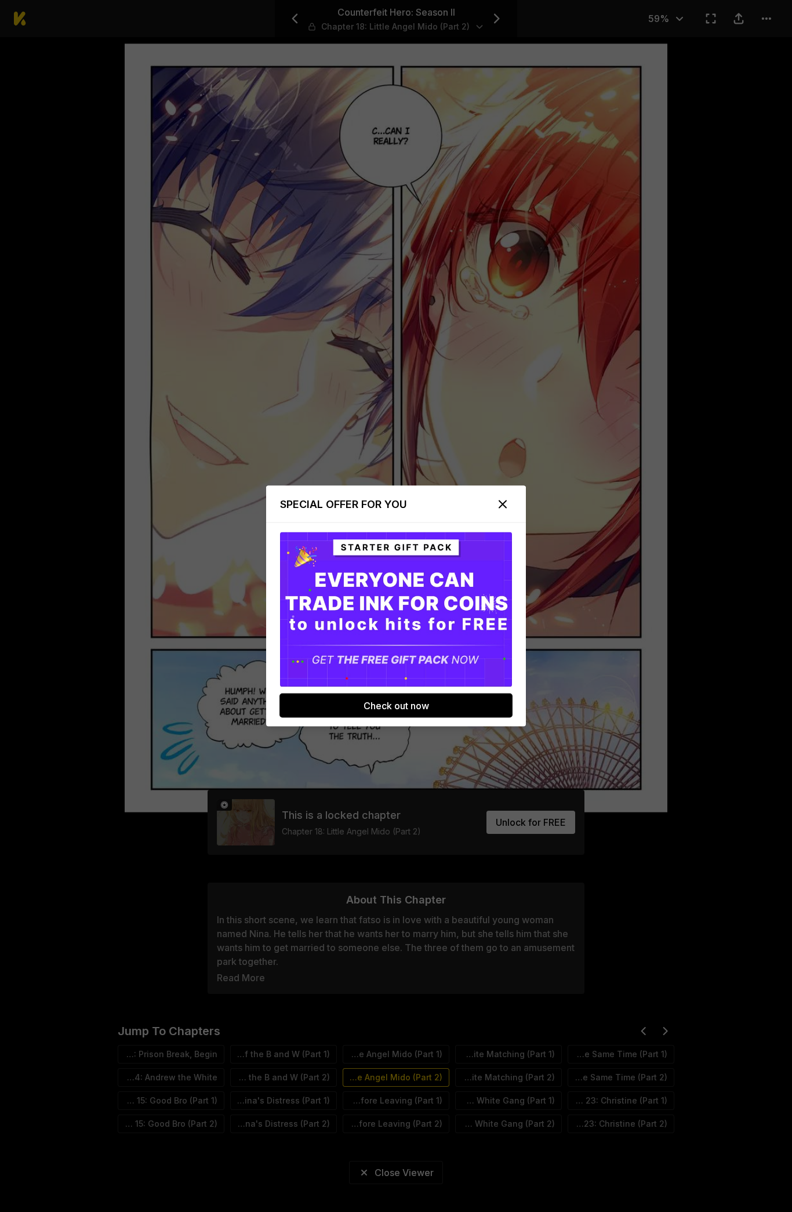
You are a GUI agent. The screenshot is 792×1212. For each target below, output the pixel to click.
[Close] (502, 504)
